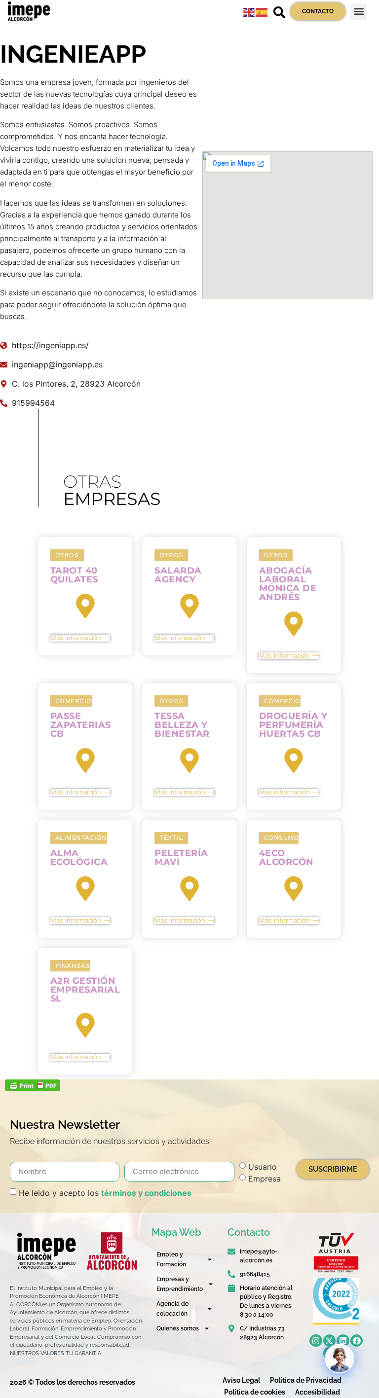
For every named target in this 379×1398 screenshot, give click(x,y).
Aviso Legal (241, 1380)
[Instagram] (315, 1340)
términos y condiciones (146, 1192)
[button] (358, 11)
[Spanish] (262, 11)
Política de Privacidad (305, 1380)
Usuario (262, 1166)
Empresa (264, 1178)
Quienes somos (177, 1328)
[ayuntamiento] (112, 1251)
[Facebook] (356, 1340)
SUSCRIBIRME (332, 1169)
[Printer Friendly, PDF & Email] (32, 1088)
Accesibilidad (317, 1392)
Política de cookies (254, 1392)
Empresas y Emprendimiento (179, 1284)
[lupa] (279, 12)
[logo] (46, 1250)
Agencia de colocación (172, 1308)
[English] (249, 11)
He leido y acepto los (105, 1192)
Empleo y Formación (171, 1259)
